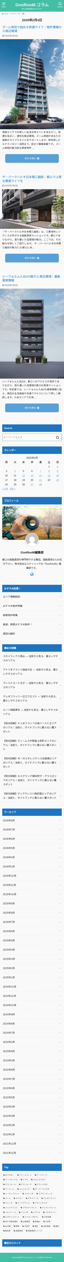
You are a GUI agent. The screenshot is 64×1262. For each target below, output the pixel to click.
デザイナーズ (33, 1198)
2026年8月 (9, 820)
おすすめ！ (9, 1175)
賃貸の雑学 (9, 633)
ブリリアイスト (11, 1208)
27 (32, 484)
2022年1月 (9, 1134)
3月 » (12, 488)
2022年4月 (9, 1106)
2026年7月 (9, 829)
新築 (17, 1226)
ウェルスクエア (39, 1180)
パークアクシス (23, 1203)
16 (57, 475)
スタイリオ (28, 1194)
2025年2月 (9, 968)
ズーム (8, 1198)
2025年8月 (9, 912)
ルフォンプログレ (32, 1217)
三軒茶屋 (47, 1217)
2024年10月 (9, 1005)
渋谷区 (27, 1226)
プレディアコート (49, 1208)
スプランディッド (45, 1194)
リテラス (36, 1212)
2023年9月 (9, 1051)
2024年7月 (9, 1032)
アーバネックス (11, 1180)
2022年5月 (9, 1097)
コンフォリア (24, 1189)
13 (32, 475)
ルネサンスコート (12, 1217)
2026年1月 (9, 866)
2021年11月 (9, 1153)
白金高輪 (46, 1226)
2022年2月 (9, 1125)
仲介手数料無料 (11, 1222)
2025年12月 (9, 875)
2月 (19, 14)
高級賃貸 (19, 1231)
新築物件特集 (10, 615)
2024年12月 (9, 986)
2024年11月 (9, 996)
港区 (36, 1226)
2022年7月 (9, 1079)
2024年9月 (9, 1014)
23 (57, 480)
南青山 (37, 1222)
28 (40, 484)
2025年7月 (9, 922)
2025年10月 (9, 894)
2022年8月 (9, 1069)
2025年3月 (9, 959)
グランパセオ (42, 1184)
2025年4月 (9, 949)
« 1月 (5, 488)
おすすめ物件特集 (12, 606)
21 (40, 480)
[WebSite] (32, 574)
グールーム (9, 1189)
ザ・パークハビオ (42, 1189)
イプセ (25, 1180)
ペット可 (24, 1212)
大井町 (48, 1222)
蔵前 (57, 1226)
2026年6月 (9, 838)
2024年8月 (9, 1023)
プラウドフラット (30, 1208)
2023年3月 (9, 1060)
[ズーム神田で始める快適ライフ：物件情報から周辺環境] (32, 127)
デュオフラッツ (49, 1198)
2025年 (12, 14)
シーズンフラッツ (12, 1194)
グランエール (10, 1184)
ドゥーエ (8, 1203)
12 (23, 475)
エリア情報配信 (11, 596)
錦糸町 (8, 1231)
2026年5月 (9, 848)
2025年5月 (9, 940)
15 (49, 475)
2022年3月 (9, 1116)
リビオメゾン (50, 1212)
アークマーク (42, 1175)
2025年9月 (9, 903)
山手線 (8, 1226)
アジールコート (25, 1175)
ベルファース (10, 1212)
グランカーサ (26, 1184)
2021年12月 (9, 1143)
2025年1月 (9, 977)
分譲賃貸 (26, 1222)
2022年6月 (9, 1088)
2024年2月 (9, 1042)
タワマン (19, 1198)
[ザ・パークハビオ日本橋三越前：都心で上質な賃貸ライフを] (32, 226)
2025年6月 (9, 931)
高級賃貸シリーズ (35, 1231)
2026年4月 (9, 857)
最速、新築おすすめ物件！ (17, 624)
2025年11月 (9, 885)
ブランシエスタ (41, 1203)
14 (40, 475)
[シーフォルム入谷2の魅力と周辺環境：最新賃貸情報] (32, 376)
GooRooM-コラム (32, 5)
